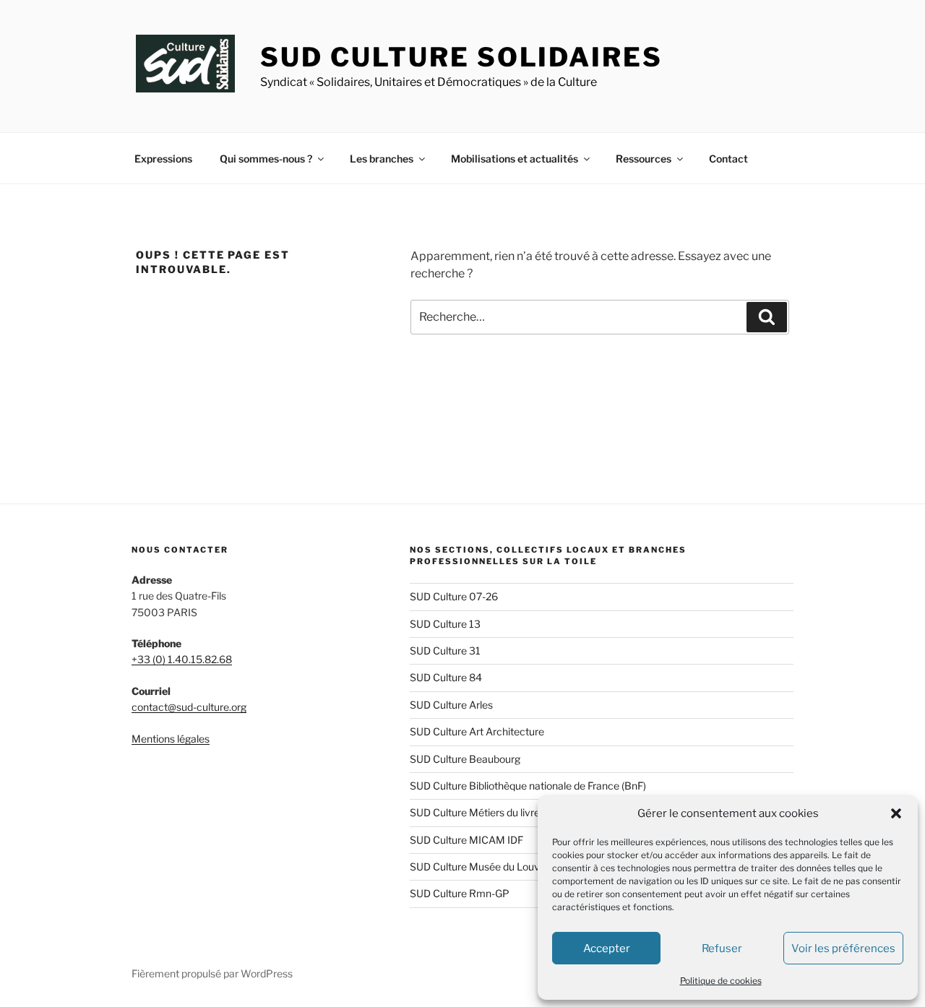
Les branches (381, 158)
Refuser (722, 948)
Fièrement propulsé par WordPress (212, 973)
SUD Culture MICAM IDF (466, 840)
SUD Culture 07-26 (454, 596)
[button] (896, 813)
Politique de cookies (721, 980)
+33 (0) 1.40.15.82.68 (182, 659)
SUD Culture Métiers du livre (475, 812)
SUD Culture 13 (445, 624)
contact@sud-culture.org (189, 707)
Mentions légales (171, 738)
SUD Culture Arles (451, 705)
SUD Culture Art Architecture (477, 731)
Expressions (163, 158)
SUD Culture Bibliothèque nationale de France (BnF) (528, 785)
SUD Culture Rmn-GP (459, 893)
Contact (728, 158)
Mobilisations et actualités (514, 158)
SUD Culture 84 (446, 677)
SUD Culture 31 (445, 650)
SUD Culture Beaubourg (465, 759)
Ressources (643, 158)
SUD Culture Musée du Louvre (479, 866)
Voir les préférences (843, 948)
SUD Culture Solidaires (461, 57)
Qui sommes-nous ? (266, 158)
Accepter (606, 948)
